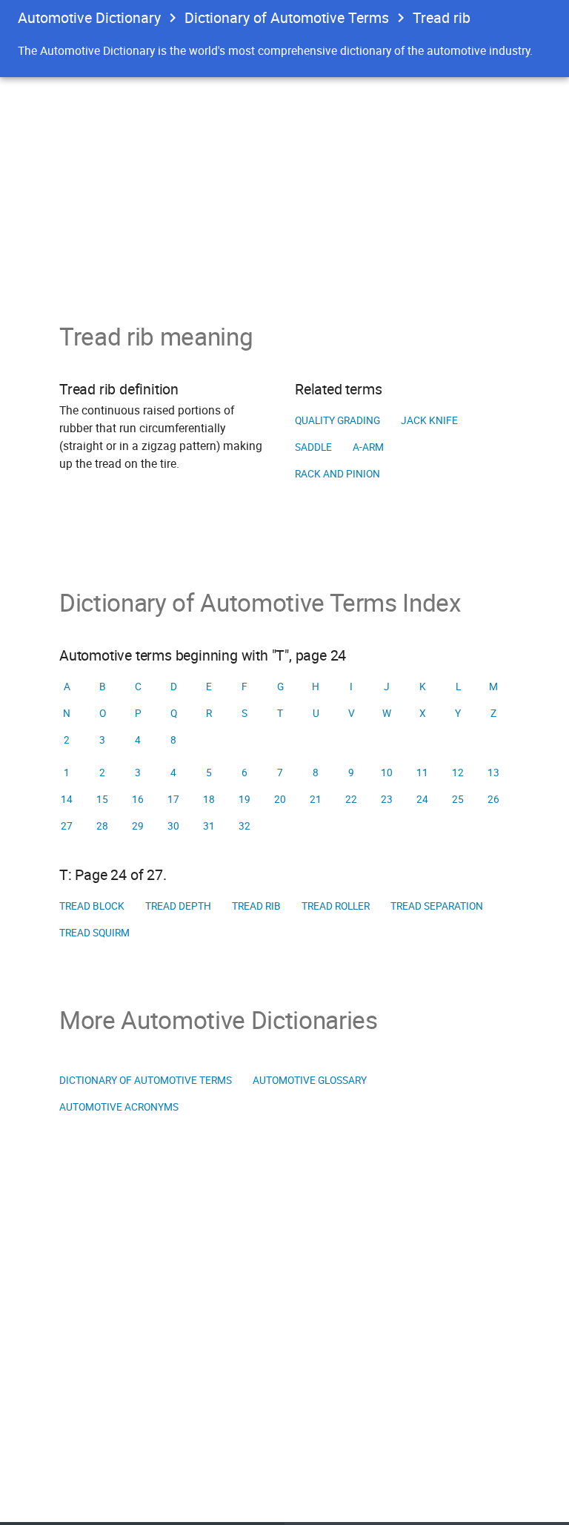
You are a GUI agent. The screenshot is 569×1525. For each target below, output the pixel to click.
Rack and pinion (337, 473)
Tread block (91, 906)
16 (138, 799)
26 (493, 799)
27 (67, 826)
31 (209, 826)
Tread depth (178, 906)
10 (387, 772)
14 (67, 799)
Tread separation (436, 906)
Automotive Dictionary (89, 17)
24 (422, 799)
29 (138, 826)
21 (316, 799)
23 (387, 799)
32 (244, 826)
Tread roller (336, 906)
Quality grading (337, 420)
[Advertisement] (284, 188)
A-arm (368, 447)
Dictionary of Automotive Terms (286, 17)
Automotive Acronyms (119, 1107)
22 (351, 799)
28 (102, 826)
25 (458, 799)
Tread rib (256, 906)
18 (209, 799)
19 (244, 799)
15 (102, 799)
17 (173, 799)
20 (280, 799)
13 (493, 772)
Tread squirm (94, 932)
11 (422, 772)
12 (458, 772)
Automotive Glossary (310, 1080)
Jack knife (429, 420)
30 (173, 826)
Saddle (313, 447)
